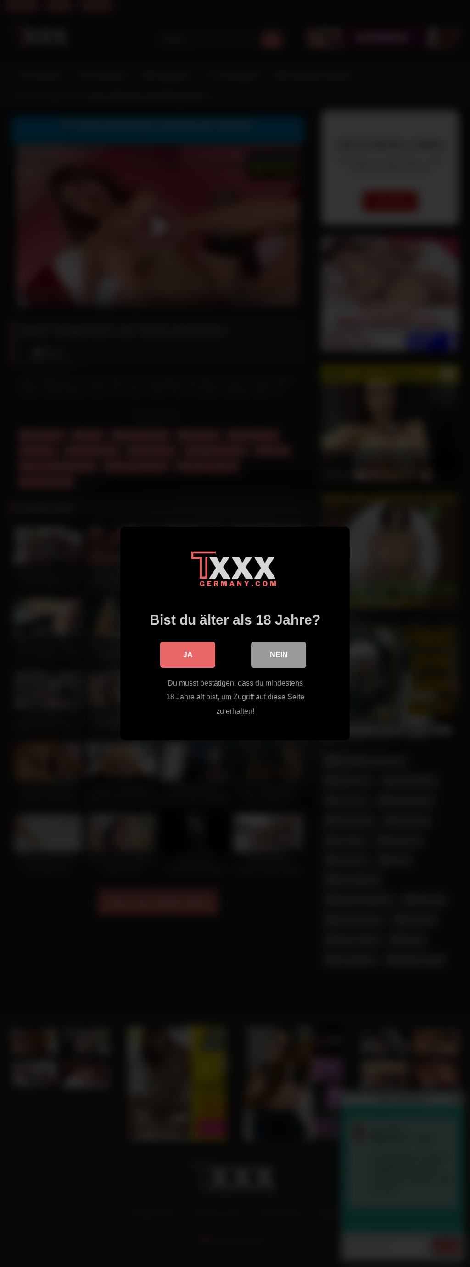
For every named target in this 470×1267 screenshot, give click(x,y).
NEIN (279, 655)
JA (188, 655)
